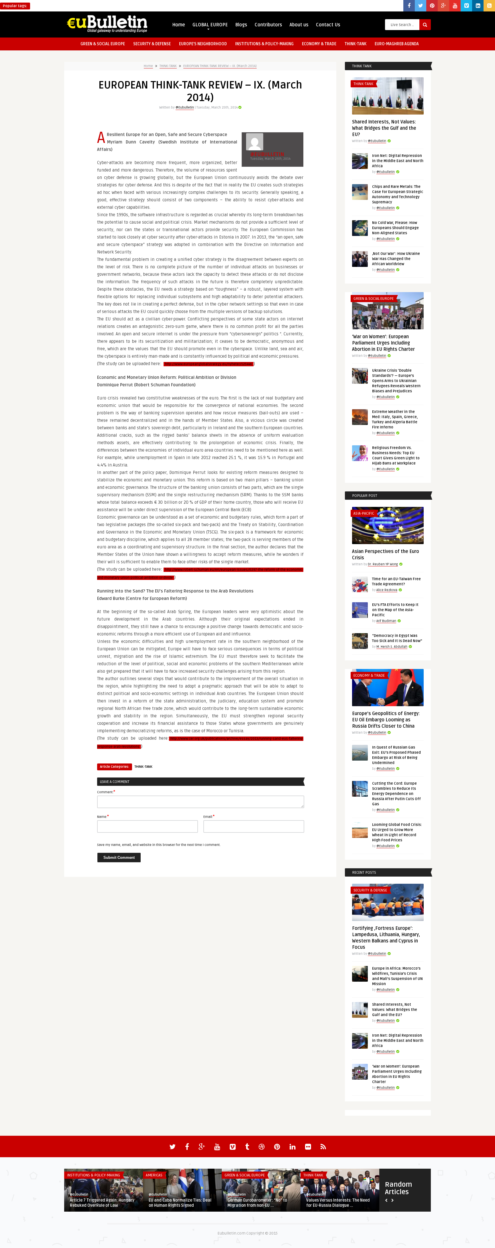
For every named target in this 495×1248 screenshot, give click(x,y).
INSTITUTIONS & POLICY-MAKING (264, 44)
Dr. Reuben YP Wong (383, 564)
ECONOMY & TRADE (319, 44)
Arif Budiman (386, 621)
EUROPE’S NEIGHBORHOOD (203, 44)
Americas (154, 1175)
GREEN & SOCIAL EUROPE (102, 44)
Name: (103, 816)
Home (178, 25)
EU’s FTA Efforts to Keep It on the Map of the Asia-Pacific (395, 610)
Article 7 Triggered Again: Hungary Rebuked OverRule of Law (102, 1203)
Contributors (268, 25)
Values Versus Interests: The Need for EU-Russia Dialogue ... (338, 1203)
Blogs (241, 25)
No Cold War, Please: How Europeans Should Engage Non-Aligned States (395, 228)
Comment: (106, 791)
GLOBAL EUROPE (210, 25)
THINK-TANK (355, 44)
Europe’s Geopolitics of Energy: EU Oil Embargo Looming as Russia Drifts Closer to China (386, 720)
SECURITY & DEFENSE (152, 44)
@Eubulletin (185, 107)
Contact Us (328, 25)
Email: (209, 816)
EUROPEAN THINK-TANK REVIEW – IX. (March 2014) (220, 66)
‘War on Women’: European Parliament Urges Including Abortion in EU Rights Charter (383, 343)
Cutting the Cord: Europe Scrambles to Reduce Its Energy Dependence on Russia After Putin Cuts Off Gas (396, 793)
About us (299, 25)
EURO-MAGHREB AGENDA (397, 44)
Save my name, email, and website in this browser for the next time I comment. (159, 845)
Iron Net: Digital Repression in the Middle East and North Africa (397, 160)
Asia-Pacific (363, 513)
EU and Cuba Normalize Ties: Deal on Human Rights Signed (180, 1203)
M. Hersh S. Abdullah (391, 647)
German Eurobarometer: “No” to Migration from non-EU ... (257, 1203)
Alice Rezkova (386, 590)
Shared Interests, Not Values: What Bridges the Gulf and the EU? (384, 128)
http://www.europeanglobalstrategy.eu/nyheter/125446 (208, 364)
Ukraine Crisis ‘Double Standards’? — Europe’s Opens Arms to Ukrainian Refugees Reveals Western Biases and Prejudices (396, 380)
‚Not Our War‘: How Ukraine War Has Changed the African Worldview (396, 258)
